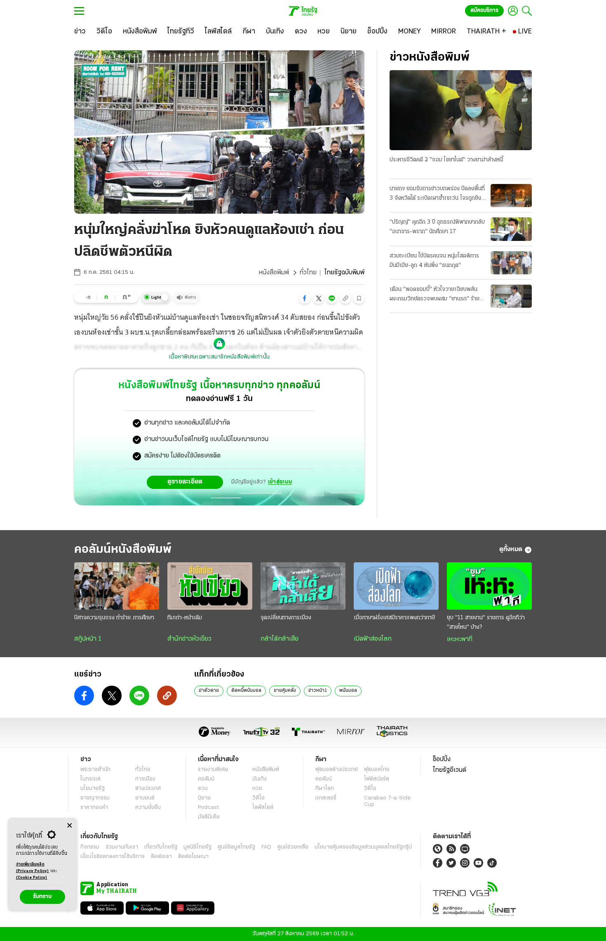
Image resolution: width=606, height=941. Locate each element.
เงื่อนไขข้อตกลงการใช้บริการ (112, 857)
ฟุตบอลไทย (377, 769)
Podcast (208, 807)
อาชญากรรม (95, 798)
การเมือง (145, 779)
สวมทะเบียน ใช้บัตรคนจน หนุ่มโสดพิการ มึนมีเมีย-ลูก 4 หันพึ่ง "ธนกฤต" (434, 261)
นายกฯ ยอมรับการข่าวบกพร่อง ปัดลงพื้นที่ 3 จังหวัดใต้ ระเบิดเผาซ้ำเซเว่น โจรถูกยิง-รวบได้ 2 (437, 194)
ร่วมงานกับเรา (122, 847)
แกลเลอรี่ (325, 798)
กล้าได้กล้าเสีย (279, 639)
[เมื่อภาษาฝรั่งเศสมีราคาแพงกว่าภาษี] (396, 586)
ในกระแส (90, 779)
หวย (257, 788)
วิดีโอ (258, 798)
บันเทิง (259, 779)
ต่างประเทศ (148, 788)
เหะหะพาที (459, 639)
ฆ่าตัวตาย (209, 690)
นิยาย (204, 798)
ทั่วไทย (308, 272)
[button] (304, 298)
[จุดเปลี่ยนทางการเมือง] (303, 586)
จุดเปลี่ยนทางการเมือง (286, 618)
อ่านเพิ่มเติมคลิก (32, 867)
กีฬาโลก (324, 788)
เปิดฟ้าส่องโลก (373, 639)
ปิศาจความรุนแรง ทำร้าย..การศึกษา (114, 618)
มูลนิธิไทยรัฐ (197, 847)
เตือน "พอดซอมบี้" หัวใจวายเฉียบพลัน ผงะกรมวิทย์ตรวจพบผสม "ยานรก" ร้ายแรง (434, 295)
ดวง (203, 788)
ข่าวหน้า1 (317, 690)
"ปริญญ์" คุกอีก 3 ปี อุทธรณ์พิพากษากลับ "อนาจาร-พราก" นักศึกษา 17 (437, 227)
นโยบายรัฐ (92, 788)
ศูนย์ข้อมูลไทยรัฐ (236, 847)
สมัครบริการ (484, 10)
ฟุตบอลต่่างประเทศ (336, 769)
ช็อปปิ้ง (442, 759)
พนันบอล (348, 690)
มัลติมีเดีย (209, 817)
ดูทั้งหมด (510, 549)
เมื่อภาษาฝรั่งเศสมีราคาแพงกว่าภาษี (394, 618)
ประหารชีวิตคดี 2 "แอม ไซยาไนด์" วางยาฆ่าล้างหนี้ (446, 160)
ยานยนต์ (145, 798)
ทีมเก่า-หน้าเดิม (184, 618)
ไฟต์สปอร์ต (376, 779)
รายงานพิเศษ (213, 769)
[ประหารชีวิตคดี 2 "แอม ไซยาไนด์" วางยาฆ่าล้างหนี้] (461, 110)
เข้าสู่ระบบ (280, 482)
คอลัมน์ (206, 779)
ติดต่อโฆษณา (193, 857)
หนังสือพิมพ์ (274, 272)
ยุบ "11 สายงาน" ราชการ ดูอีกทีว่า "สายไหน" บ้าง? (486, 622)
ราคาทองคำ (94, 807)
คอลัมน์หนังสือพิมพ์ (122, 549)
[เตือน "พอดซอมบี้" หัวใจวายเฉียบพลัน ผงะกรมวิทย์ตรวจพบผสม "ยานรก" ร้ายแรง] (511, 296)
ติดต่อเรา (161, 857)
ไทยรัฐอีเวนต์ (449, 770)
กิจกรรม (89, 847)
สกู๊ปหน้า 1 (87, 639)
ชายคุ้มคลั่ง (285, 690)
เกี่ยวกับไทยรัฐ (160, 847)
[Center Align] (69, 826)
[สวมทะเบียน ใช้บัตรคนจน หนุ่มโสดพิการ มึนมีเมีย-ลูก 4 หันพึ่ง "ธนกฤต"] (511, 262)
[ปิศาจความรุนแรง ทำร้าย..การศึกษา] (116, 586)
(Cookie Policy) (31, 877)
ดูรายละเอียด (185, 482)
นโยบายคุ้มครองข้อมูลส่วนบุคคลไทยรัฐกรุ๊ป (363, 847)
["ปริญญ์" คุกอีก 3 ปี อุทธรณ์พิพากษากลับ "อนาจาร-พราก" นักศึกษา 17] (511, 229)
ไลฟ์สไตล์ (262, 807)
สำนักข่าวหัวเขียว (189, 639)
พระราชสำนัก (95, 769)
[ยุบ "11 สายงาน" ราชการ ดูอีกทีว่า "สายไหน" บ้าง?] (489, 586)
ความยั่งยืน (148, 807)
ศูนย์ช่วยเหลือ (292, 847)
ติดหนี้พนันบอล (246, 690)
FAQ (266, 847)
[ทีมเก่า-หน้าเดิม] (209, 586)
